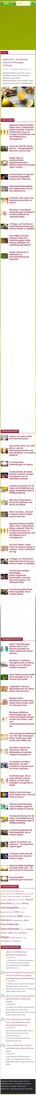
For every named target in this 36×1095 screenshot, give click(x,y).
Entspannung (11, 900)
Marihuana (27, 916)
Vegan (5, 937)
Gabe (17, 900)
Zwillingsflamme (6, 941)
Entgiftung (3, 900)
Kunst (22, 912)
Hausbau (18, 903)
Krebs (16, 911)
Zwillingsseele (16, 941)
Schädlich (4, 933)
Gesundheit (6, 903)
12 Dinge (3, 891)
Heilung (25, 903)
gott (14, 903)
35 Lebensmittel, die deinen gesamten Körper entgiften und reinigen (20, 999)
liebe (20, 915)
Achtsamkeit (10, 891)
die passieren (26, 896)
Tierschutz (23, 933)
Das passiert (4, 896)
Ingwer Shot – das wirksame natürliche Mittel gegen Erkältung (15, 62)
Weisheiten (19, 938)
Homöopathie (10, 907)
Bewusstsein (19, 894)
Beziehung (27, 894)
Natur (26, 920)
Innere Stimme (23, 908)
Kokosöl (11, 912)
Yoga (24, 937)
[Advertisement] (18, 28)
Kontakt (13, 1086)
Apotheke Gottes (19, 891)
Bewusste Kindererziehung (7, 894)
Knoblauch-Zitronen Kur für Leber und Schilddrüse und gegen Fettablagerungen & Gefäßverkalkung (20, 975)
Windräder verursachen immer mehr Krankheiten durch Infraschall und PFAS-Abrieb (18, 1022)
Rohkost (30, 929)
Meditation (6, 920)
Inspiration (4, 912)
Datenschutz (5, 1089)
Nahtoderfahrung (18, 920)
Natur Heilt (23, 929)
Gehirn (22, 900)
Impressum (21, 1086)
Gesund (29, 899)
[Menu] (2, 3)
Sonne (16, 933)
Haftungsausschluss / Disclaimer (22, 1089)
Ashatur (6, 69)
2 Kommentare (26, 69)
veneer (8, 952)
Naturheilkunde (10, 924)
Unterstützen (5, 1086)
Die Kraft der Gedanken (15, 896)
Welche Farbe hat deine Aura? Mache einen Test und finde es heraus (20, 1048)
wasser (12, 937)
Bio (32, 894)
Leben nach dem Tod (8, 916)
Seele (10, 932)
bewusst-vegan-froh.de (20, 1081)
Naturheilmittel (10, 929)
